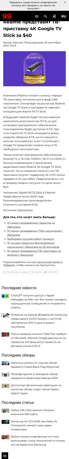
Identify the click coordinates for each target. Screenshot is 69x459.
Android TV (52, 272)
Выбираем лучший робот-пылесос (30, 239)
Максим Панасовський (28, 42)
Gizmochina (25, 210)
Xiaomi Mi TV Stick (30, 192)
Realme (38, 272)
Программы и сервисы (18, 272)
